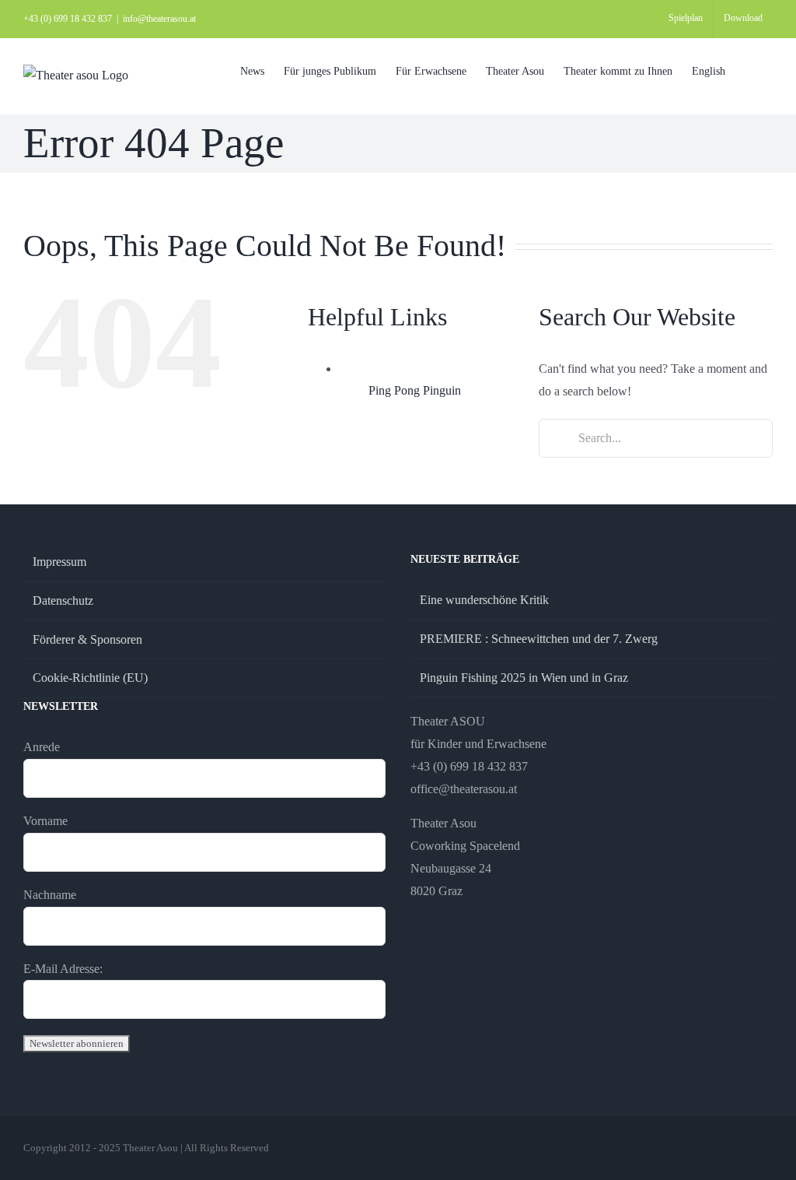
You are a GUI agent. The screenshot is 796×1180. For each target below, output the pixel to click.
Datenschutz (63, 600)
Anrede (41, 746)
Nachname (49, 894)
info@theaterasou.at (159, 18)
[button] (749, 70)
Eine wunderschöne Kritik (484, 599)
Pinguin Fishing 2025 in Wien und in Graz (524, 677)
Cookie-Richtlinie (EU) (90, 677)
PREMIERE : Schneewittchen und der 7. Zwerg (539, 638)
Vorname (45, 820)
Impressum (59, 561)
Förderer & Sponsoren (87, 639)
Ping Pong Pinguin (414, 390)
